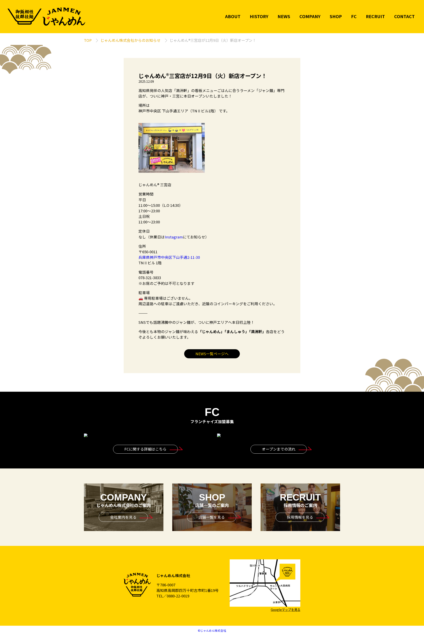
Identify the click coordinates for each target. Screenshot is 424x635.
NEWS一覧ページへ (212, 353)
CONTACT (404, 16)
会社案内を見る (123, 517)
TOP (88, 40)
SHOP (336, 16)
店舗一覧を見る (212, 517)
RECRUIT (375, 16)
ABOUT (232, 16)
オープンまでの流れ (278, 449)
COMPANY (309, 16)
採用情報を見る (300, 517)
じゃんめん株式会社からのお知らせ (130, 40)
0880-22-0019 (178, 596)
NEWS (284, 16)
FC (354, 16)
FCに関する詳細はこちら (145, 449)
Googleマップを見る (285, 609)
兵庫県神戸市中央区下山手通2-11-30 (169, 257)
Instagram (174, 237)
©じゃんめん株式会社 (212, 630)
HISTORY (259, 16)
